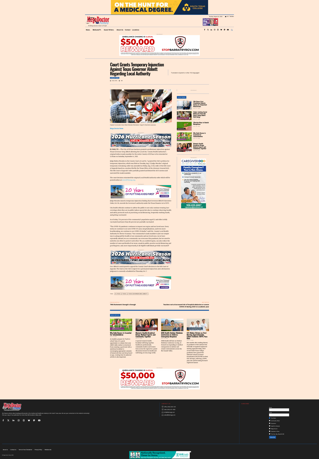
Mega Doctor (274, 428)
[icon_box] (169, 407)
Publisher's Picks (275, 431)
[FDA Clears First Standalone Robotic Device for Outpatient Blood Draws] (184, 105)
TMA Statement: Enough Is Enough (123, 304)
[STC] (159, 7)
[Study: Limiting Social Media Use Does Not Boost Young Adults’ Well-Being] (184, 115)
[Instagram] (214, 29)
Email (270, 412)
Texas (124, 293)
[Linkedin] (211, 29)
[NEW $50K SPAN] (159, 45)
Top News (273, 418)
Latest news (182, 97)
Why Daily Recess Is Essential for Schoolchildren (199, 134)
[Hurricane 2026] (141, 140)
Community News (114, 77)
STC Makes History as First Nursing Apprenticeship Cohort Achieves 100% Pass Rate (197, 336)
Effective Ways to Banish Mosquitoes (201, 123)
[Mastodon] (224, 29)
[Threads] (218, 29)
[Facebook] (204, 29)
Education (273, 423)
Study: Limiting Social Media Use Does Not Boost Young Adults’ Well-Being (200, 114)
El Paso (117, 293)
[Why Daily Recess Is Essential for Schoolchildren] (184, 136)
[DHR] (159, 458)
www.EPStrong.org (128, 180)
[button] (232, 30)
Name (270, 407)
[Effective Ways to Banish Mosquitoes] (184, 126)
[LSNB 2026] (193, 183)
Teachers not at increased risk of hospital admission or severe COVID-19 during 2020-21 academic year (186, 305)
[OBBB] (210, 22)
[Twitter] (208, 29)
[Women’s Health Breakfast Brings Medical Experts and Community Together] (184, 147)
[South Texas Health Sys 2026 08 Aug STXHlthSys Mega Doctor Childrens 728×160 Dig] (141, 191)
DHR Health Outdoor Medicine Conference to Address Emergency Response (172, 335)
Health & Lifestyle (275, 426)
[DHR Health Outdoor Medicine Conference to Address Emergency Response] (172, 325)
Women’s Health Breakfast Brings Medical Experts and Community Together (199, 146)
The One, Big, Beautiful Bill (277, 434)
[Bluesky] (221, 29)
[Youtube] (228, 29)
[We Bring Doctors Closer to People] (14, 407)
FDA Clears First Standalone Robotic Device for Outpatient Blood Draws (200, 103)
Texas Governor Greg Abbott (137, 293)
